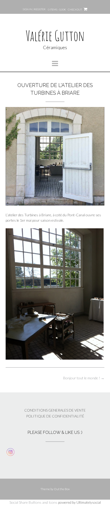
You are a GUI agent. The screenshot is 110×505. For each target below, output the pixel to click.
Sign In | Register (34, 9)
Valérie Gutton (55, 35)
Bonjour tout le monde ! (83, 378)
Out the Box (62, 489)
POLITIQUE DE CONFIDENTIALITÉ (55, 416)
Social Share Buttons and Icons (33, 502)
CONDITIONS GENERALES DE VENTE (55, 410)
